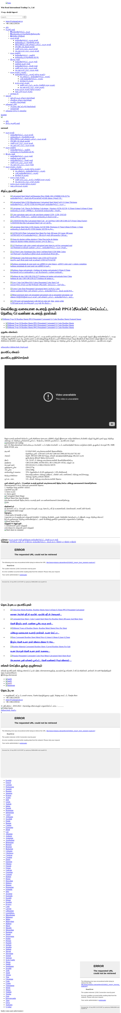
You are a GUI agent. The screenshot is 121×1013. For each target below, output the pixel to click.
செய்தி (8, 96)
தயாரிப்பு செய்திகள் (18, 102)
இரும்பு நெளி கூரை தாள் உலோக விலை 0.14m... (32, 642)
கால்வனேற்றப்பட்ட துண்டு (25, 55)
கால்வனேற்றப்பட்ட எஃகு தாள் (26, 62)
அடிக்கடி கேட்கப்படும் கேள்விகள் (23, 107)
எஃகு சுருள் (14, 38)
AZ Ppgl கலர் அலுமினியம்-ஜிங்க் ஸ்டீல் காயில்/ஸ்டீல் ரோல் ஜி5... (34, 254)
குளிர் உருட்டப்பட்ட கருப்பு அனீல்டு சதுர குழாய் (37, 85)
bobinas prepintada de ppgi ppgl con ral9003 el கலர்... (30, 266)
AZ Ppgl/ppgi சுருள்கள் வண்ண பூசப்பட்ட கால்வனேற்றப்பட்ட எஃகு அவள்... (38, 248)
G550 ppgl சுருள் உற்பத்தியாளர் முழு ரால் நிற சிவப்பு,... (31, 303)
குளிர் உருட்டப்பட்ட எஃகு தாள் (26, 68)
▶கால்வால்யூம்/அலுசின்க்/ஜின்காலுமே (25, 34)
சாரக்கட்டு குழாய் (26, 81)
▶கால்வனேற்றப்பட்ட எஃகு (20, 32)
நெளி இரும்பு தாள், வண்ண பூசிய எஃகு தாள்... (31, 623)
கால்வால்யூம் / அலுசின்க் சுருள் (27, 42)
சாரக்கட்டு (14, 94)
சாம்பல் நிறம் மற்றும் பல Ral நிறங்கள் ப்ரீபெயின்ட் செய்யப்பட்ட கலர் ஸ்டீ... (38, 285)
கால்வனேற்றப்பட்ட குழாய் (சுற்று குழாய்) (30, 74)
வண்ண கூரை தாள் (22, 64)
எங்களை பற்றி (11, 104)
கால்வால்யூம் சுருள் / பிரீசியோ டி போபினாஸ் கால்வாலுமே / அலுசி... (35, 211)
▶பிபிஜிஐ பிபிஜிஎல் (17, 36)
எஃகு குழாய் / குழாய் (18, 72)
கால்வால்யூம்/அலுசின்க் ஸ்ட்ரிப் (27, 57)
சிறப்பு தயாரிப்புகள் (13, 123)
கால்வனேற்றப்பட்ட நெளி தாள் (26, 66)
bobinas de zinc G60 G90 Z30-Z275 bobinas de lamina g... (32, 278)
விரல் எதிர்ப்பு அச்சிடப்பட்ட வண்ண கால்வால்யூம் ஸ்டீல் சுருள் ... (34, 217)
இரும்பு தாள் (15, 60)
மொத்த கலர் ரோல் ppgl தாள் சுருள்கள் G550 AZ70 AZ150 (32, 260)
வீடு (7, 27)
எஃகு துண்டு (15, 53)
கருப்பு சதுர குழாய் (22, 83)
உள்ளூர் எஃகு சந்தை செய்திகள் (22, 98)
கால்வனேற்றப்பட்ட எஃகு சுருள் (26, 40)
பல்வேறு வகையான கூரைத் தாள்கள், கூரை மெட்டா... (34, 633)
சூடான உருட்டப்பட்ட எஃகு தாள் (27, 70)
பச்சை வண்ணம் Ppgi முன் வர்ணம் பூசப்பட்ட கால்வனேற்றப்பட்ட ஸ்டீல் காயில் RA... (41, 291)
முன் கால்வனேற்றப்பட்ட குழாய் (31, 79)
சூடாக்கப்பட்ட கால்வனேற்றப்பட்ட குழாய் (35, 77)
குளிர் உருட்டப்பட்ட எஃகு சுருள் (26, 49)
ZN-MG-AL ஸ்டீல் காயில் (25, 47)
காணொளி (14, 109)
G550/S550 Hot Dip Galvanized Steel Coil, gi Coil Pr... (31, 223)
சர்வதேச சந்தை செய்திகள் (21, 100)
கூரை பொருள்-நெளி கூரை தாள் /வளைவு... (30, 651)
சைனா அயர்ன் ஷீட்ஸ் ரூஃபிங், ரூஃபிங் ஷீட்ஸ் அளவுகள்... (36, 614)
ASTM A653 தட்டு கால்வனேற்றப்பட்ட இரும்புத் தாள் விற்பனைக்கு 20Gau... (39, 235)
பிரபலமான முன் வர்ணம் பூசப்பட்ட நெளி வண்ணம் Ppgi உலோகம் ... (41, 660)
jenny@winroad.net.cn (14, 700)
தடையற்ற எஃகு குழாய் (23, 92)
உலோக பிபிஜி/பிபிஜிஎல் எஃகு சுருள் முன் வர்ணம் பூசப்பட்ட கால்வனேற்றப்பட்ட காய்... (42, 297)
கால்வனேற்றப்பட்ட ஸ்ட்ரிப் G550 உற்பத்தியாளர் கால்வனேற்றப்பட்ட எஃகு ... (38, 204)
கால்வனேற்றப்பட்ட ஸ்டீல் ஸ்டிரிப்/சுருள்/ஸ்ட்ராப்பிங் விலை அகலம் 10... (36, 198)
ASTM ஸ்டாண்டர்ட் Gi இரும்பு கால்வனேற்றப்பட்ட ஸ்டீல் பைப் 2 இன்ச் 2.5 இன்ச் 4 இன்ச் (43, 542)
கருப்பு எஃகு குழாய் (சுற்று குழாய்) (28, 89)
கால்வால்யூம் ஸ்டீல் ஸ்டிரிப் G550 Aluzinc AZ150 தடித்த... (32, 229)
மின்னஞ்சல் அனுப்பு (8, 710)
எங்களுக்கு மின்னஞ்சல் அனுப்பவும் (14, 347)
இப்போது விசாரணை (9, 675)
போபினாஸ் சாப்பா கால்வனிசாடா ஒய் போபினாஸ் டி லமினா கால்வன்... (36, 272)
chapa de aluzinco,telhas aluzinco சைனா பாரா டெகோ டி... (32, 241)
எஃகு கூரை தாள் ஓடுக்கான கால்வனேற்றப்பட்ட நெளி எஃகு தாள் (33, 540)
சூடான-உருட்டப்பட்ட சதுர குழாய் (32, 87)
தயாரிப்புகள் (10, 30)
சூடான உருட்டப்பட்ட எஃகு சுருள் (27, 51)
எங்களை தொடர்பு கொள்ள (16, 111)
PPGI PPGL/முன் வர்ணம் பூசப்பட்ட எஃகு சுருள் (33, 45)
